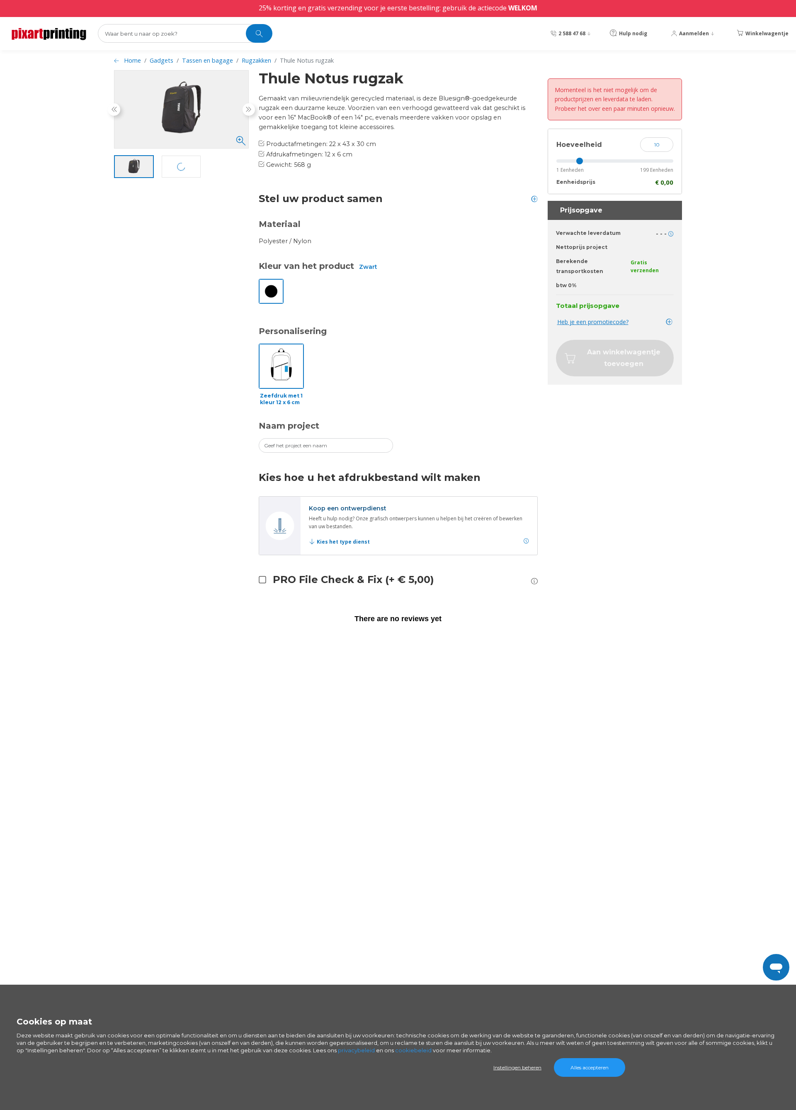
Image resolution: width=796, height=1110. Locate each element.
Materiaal (280, 224)
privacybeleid (356, 1050)
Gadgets (161, 60)
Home (132, 60)
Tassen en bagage (207, 60)
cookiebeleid (413, 1050)
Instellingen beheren (517, 1067)
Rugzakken (256, 60)
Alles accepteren (589, 1067)
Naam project (289, 426)
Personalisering (293, 331)
